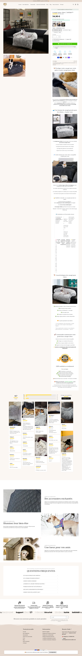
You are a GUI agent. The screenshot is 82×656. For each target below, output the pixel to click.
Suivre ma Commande (27, 636)
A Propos (25, 643)
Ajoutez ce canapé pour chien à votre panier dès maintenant (65, 347)
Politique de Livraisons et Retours (49, 633)
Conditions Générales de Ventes (49, 638)
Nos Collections (26, 633)
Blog (24, 639)
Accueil (24, 631)
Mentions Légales (46, 631)
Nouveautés (25, 635)
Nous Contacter (26, 641)
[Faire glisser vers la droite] (76, 61)
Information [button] (46, 629)
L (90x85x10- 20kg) (57, 32)
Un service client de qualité (65, 376)
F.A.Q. (24, 638)
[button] (26, 4)
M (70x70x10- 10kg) (67, 30)
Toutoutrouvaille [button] (28, 629)
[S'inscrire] (67, 617)
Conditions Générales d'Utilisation (49, 639)
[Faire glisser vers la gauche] (74, 61)
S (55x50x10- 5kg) (57, 30)
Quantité (54, 34)
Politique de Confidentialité (48, 635)
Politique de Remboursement (48, 636)
